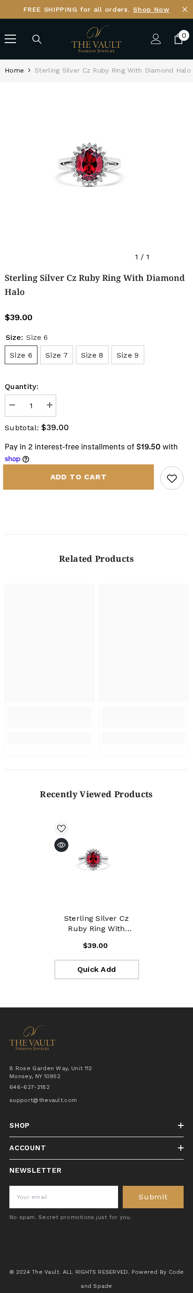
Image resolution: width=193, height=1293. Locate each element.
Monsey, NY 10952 (34, 1076)
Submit (153, 1196)
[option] (96, 174)
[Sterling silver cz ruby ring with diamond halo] (96, 864)
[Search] (37, 39)
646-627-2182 (29, 1087)
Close (184, 9)
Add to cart (80, 476)
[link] (49, 717)
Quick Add (96, 969)
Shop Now (151, 9)
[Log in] (156, 39)
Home (14, 70)
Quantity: (21, 386)
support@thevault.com (43, 1100)
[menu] (10, 38)
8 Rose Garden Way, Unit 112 (50, 1068)
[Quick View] (61, 845)
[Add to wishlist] (172, 478)
